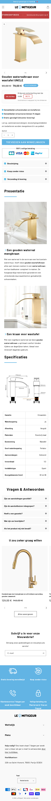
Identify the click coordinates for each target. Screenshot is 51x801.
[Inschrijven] (43, 653)
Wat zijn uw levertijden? (14, 521)
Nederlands (24, 780)
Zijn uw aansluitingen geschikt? (17, 499)
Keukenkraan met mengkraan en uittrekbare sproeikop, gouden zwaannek (22, 595)
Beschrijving (12, 164)
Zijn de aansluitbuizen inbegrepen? (19, 506)
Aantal (4, 131)
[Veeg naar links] (4, 73)
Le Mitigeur (20, 798)
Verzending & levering (16, 179)
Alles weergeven (25, 614)
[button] (3, 7)
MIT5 (28, 96)
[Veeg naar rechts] (46, 73)
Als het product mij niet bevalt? (17, 529)
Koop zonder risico (15, 171)
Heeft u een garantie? (13, 514)
